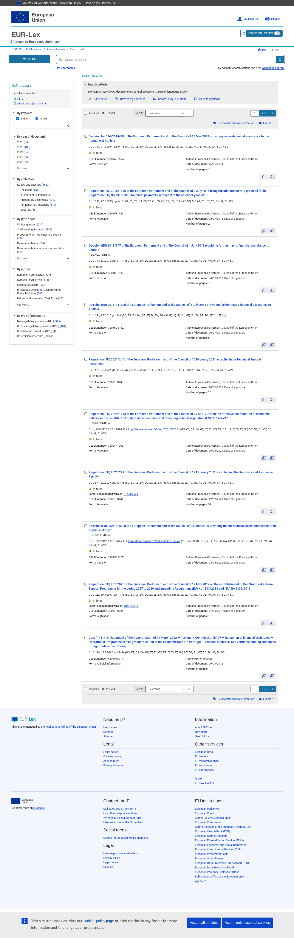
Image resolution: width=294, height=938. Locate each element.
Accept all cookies (204, 922)
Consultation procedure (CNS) (36, 331)
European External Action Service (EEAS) (219, 840)
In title (24, 118)
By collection (26, 179)
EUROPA (16, 49)
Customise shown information (236, 123)
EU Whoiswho (203, 765)
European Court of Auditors (211, 835)
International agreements (37, 194)
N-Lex (198, 778)
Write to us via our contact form (122, 817)
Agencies (200, 881)
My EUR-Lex (251, 18)
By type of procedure (31, 315)
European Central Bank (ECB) (212, 831)
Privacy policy (111, 857)
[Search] (280, 59)
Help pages (110, 727)
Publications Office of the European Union (70, 726)
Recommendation (31, 243)
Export (267, 123)
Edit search (100, 99)
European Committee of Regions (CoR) (218, 849)
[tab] (180, 84)
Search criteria (98, 84)
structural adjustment (30, 103)
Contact (108, 731)
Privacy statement (114, 765)
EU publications (204, 770)
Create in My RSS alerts (172, 99)
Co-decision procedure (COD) (35, 336)
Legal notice (110, 751)
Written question (30, 224)
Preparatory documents (38, 199)
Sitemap (108, 736)
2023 (23, 156)
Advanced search (55, 49)
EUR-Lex (25, 35)
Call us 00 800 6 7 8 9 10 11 (119, 808)
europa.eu (39, 807)
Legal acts (29, 189)
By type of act (26, 219)
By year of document (31, 136)
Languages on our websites (120, 853)
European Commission (34, 274)
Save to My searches (132, 99)
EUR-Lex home (34, 49)
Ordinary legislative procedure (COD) (41, 326)
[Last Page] (272, 113)
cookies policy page (99, 921)
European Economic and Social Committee (220, 844)
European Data (204, 751)
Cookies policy (112, 756)
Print (276, 49)
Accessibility (111, 761)
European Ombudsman (209, 858)
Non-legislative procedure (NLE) (39, 321)
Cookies (108, 866)
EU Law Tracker (204, 783)
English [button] (275, 18)
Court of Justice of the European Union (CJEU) (223, 826)
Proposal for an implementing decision (39, 236)
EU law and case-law (33, 184)
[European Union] (22, 801)
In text (43, 118)
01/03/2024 (131, 493)
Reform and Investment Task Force (40, 298)
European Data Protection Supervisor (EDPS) (222, 863)
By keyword (24, 113)
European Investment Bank (211, 854)
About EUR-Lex (204, 727)
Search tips (67, 68)
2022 (23, 161)
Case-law (27, 209)
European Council (205, 813)
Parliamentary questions (38, 204)
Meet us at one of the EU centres (123, 822)
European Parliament (33, 279)
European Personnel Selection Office (217, 872)
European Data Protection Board (214, 867)
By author (23, 269)
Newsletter (201, 731)
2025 (23, 147)
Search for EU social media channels (125, 837)
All (18, 99)
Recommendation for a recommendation (41, 250)
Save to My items (209, 99)
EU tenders (201, 756)
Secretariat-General (31, 284)
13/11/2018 (131, 605)
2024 (23, 152)
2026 (23, 142)
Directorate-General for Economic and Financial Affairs (39, 291)
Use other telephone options (120, 813)
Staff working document (34, 229)
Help (263, 49)
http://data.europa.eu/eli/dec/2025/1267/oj (154, 541)
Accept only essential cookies (247, 922)
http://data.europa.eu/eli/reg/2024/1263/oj (154, 429)
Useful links (202, 736)
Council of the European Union (213, 817)
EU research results (207, 761)
